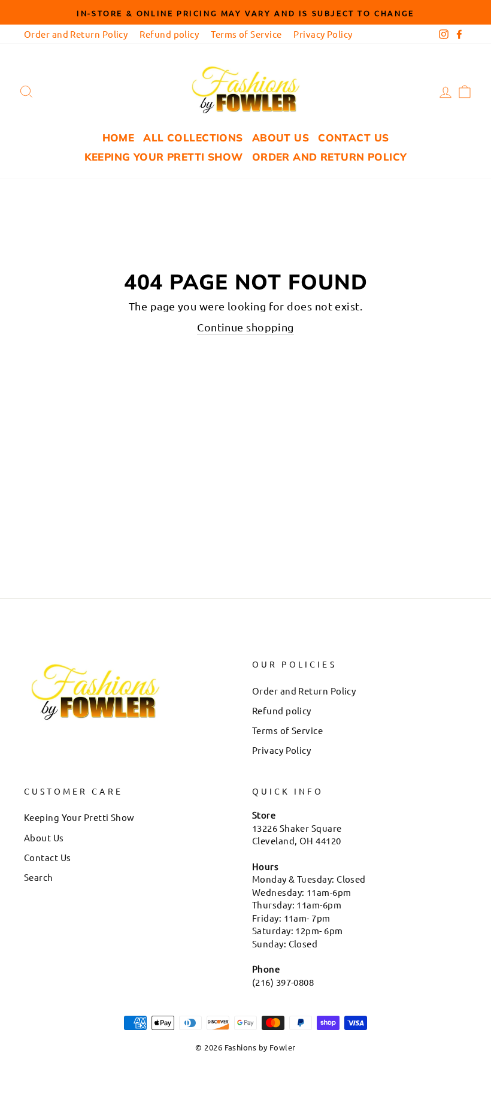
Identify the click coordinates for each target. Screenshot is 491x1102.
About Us (280, 137)
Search (38, 877)
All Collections (193, 137)
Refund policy (169, 34)
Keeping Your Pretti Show (163, 156)
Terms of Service (246, 34)
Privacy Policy (322, 34)
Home (118, 137)
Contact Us (353, 137)
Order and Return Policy (76, 34)
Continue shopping (245, 327)
